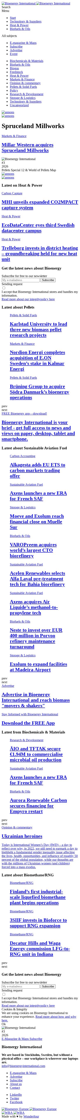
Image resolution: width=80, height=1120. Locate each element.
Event (13, 54)
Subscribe (16, 46)
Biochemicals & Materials (26, 61)
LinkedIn (16, 1094)
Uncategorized (19, 105)
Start (13, 18)
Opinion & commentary (25, 83)
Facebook (16, 1102)
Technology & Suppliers (25, 21)
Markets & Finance (22, 79)
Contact (15, 1087)
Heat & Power (19, 25)
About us (16, 1084)
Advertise (16, 50)
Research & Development (26, 94)
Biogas (14, 68)
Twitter (14, 1098)
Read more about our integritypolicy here (28, 299)
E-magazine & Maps (23, 43)
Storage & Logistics (22, 98)
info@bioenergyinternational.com (23, 1066)
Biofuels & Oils (20, 29)
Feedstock (16, 72)
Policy (14, 90)
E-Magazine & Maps (16, 1039)
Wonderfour (31, 1116)
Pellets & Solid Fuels (23, 86)
